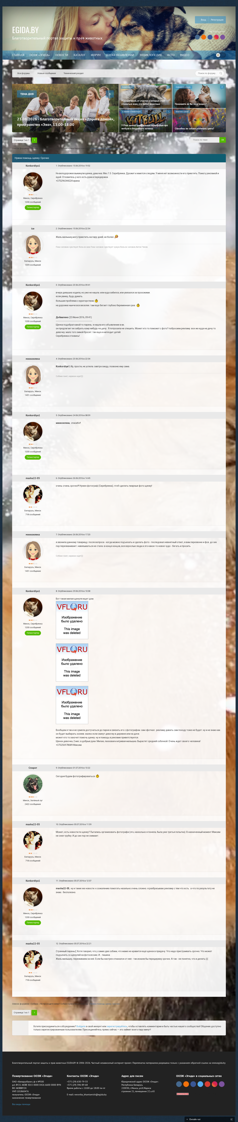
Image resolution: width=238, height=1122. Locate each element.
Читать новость (119, 596)
